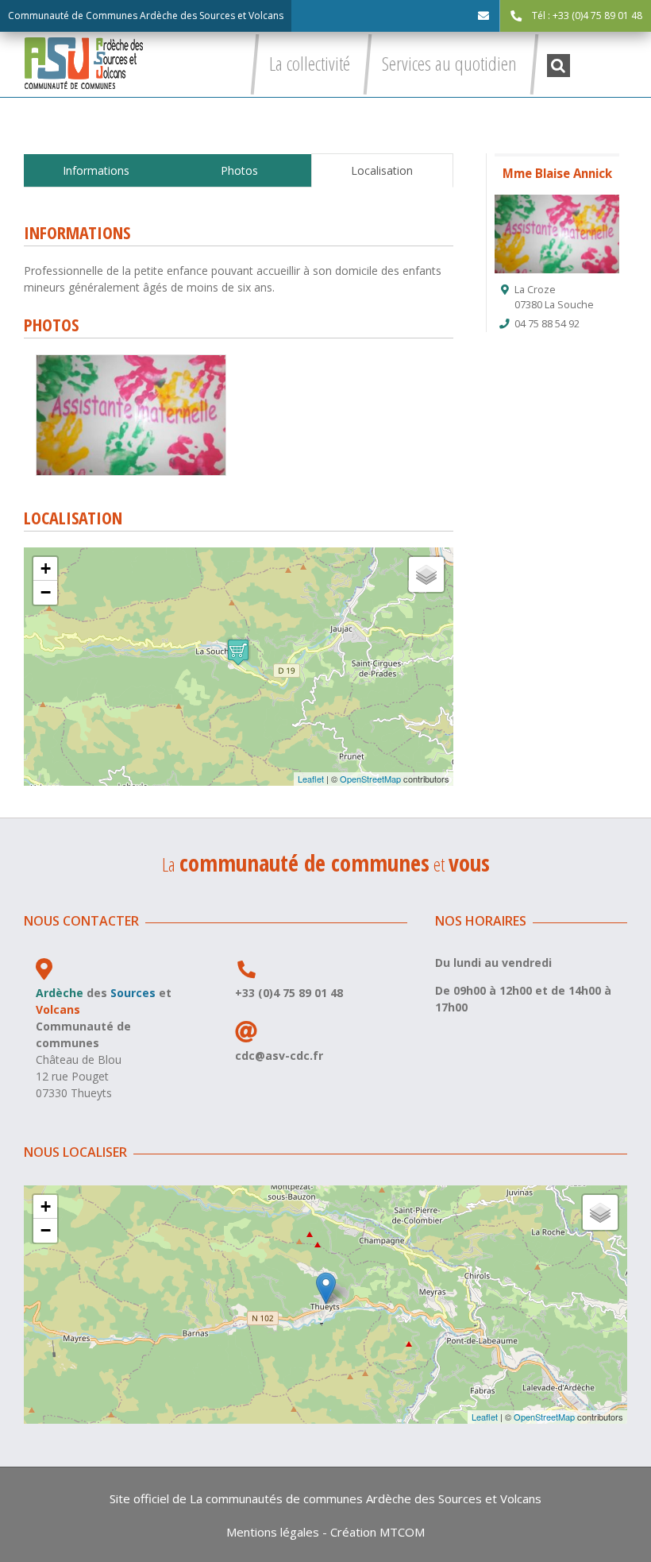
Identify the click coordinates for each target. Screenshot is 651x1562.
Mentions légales (272, 1532)
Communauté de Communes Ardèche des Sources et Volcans (145, 15)
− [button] (45, 592)
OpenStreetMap (370, 778)
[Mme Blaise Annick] (131, 360)
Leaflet (311, 778)
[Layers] (426, 574)
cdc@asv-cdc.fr (279, 1055)
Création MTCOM (377, 1532)
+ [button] (45, 568)
